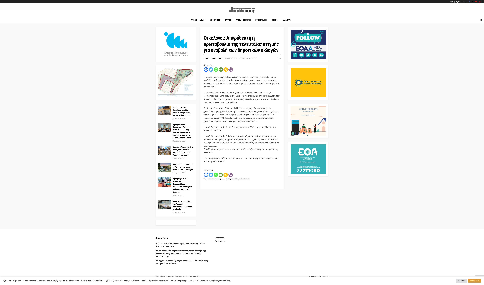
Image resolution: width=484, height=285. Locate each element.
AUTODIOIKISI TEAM (213, 58)
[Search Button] (481, 20)
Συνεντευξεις (261, 20)
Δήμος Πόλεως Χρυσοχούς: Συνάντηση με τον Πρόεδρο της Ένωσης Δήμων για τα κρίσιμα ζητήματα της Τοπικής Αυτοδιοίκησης (181, 253)
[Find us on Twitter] (472, 2)
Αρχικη (194, 20)
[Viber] (230, 69)
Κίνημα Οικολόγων (242, 179)
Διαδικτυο (287, 20)
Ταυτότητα (219, 238)
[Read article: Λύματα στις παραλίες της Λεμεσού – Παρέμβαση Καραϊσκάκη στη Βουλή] (164, 204)
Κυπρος (228, 20)
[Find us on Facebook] (469, 2)
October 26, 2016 (231, 58)
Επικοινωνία (220, 241)
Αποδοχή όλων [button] (474, 281)
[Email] (221, 69)
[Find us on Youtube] (476, 2)
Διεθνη (275, 20)
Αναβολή (212, 179)
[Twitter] (211, 69)
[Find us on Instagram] (479, 2)
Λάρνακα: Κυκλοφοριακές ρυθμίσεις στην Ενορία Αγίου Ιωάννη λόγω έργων (183, 167)
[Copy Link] (225, 69)
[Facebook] (206, 69)
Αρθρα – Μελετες (243, 20)
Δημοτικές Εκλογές (225, 179)
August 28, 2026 (179, 118)
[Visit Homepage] (242, 10)
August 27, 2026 (179, 158)
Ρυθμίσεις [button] (461, 281)
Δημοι (202, 20)
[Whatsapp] (216, 69)
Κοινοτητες (215, 20)
